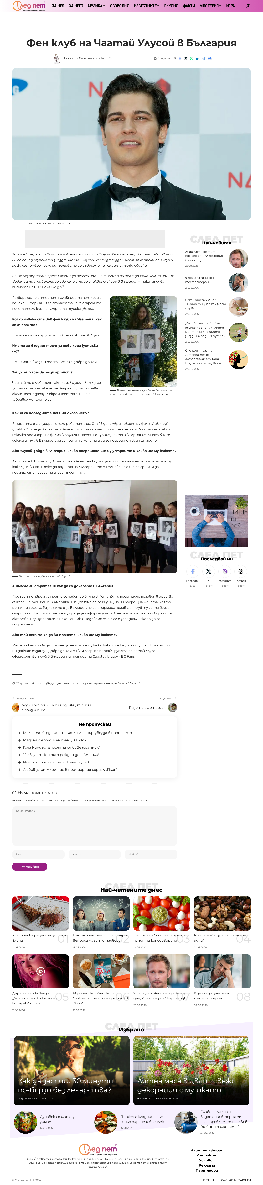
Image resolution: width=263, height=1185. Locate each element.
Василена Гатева (149, 1098)
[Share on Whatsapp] (191, 58)
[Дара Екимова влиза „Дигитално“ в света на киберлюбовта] (40, 971)
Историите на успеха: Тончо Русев (56, 762)
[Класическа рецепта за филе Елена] (40, 913)
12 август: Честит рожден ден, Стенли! (61, 755)
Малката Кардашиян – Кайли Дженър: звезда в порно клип (77, 733)
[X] (208, 576)
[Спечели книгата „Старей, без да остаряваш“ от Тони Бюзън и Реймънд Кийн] (238, 359)
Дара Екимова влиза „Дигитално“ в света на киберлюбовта (35, 998)
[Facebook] (192, 576)
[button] (248, 6)
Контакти (206, 1155)
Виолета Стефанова (80, 58)
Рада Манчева (27, 1098)
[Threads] (240, 576)
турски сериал (92, 683)
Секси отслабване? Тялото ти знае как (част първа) (205, 304)
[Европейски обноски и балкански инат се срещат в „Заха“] (101, 971)
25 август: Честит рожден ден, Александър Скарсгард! (204, 256)
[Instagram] (224, 576)
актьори (37, 683)
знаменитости (68, 683)
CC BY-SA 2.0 (62, 223)
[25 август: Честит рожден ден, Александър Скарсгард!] (238, 258)
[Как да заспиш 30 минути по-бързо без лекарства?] (72, 1070)
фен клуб (110, 683)
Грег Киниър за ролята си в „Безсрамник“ (61, 747)
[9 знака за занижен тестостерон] (238, 282)
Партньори (207, 1170)
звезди (50, 683)
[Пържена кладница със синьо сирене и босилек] (105, 1122)
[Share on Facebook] (180, 58)
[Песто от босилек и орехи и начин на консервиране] (161, 913)
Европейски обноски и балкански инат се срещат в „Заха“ (100, 998)
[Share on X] (185, 58)
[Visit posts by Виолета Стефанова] (56, 58)
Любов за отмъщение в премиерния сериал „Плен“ (70, 770)
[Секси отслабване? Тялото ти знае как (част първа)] (238, 307)
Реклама (207, 1165)
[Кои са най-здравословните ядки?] (222, 913)
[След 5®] (29, 6)
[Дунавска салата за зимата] (25, 1122)
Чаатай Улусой (129, 683)
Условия (207, 1160)
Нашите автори (206, 1150)
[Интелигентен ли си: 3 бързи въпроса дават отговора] (101, 913)
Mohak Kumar (44, 223)
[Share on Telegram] (203, 58)
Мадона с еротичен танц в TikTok (54, 740)
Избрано (131, 1029)
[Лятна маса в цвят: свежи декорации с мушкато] (191, 1070)
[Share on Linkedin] (197, 58)
